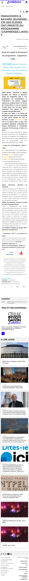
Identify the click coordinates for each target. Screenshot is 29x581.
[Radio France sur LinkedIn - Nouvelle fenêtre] (11, 554)
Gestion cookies (5, 565)
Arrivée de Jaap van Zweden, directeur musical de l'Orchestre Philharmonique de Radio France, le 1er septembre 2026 (14, 412)
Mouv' (25, 573)
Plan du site (4, 572)
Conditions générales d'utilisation (6, 560)
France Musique (23, 569)
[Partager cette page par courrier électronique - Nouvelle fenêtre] (27, 12)
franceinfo (24, 563)
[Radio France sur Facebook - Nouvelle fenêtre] (1, 554)
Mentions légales (5, 557)
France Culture (23, 567)
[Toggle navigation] (2, 2)
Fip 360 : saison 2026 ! (8, 545)
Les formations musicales (23, 576)
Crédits (3, 575)
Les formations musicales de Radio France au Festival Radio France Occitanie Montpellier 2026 (12, 496)
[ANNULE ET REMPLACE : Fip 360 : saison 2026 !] (14, 509)
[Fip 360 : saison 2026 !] (14, 534)
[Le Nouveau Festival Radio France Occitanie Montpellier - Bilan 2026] (14, 375)
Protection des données (7, 563)
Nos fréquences (5, 570)
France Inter (24, 561)
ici (26, 163)
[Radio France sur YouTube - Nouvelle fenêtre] (8, 554)
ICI (26, 565)
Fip (26, 571)
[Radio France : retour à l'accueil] (14, 2)
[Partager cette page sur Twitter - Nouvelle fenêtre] (24, 12)
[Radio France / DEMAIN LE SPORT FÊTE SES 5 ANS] (14, 350)
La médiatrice (23, 579)
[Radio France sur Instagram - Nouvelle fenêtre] (6, 554)
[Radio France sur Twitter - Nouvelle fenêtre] (3, 554)
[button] (26, 2)
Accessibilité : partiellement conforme (7, 568)
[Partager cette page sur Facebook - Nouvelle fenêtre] (20, 12)
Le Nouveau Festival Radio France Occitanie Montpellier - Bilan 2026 (12, 386)
